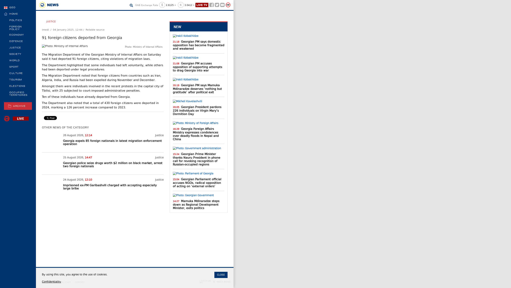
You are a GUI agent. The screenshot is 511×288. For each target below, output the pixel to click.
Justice (51, 21)
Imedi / (47, 30)
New (177, 27)
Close (221, 274)
